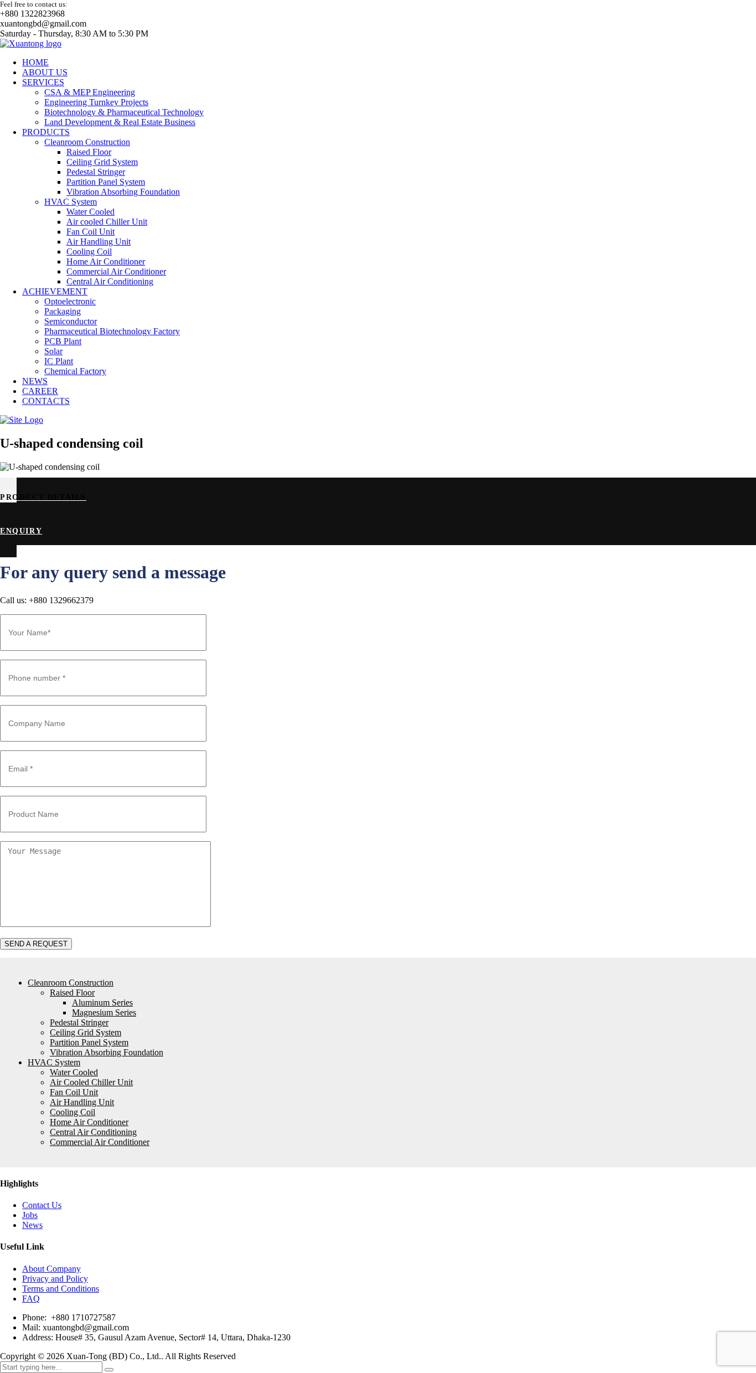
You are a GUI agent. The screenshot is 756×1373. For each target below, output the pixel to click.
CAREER (40, 391)
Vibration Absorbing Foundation (123, 191)
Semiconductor (70, 321)
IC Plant (58, 361)
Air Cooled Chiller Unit (91, 1082)
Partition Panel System (105, 181)
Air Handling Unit (98, 241)
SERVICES (43, 82)
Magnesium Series (104, 1012)
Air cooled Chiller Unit (106, 221)
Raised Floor (88, 152)
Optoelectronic (70, 301)
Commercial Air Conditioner (116, 271)
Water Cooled (90, 211)
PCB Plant (62, 341)
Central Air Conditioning (109, 281)
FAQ (31, 1298)
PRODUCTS (46, 132)
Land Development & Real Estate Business (119, 122)
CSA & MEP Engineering (89, 92)
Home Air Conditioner (105, 261)
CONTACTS (46, 401)
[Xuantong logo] (30, 43)
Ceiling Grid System (102, 162)
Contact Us (41, 1205)
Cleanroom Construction (87, 142)
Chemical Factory (75, 371)
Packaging (62, 311)
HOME (35, 62)
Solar (53, 351)
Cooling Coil (89, 251)
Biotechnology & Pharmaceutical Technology (124, 112)
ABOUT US (45, 72)
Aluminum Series (102, 1002)
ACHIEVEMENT (54, 291)
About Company (51, 1268)
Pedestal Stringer (95, 172)
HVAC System (70, 201)
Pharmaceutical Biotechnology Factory (112, 331)
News (32, 1225)
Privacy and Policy (55, 1278)
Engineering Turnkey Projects (96, 102)
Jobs (30, 1215)
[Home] (21, 419)
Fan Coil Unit (90, 231)
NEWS (35, 381)
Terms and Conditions (60, 1288)
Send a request (36, 944)
